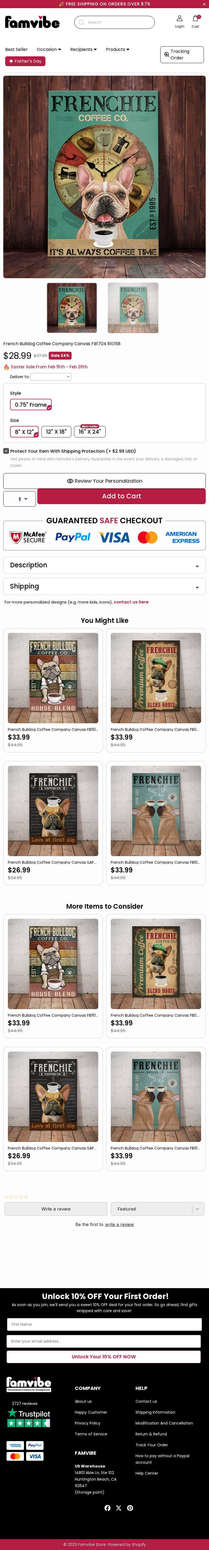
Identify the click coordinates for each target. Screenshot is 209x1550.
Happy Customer (91, 1412)
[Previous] (5, 303)
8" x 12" (24, 432)
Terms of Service (91, 1434)
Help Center (147, 1473)
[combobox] (114, 22)
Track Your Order (152, 1445)
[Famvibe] (32, 22)
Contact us (146, 1401)
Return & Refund (151, 1434)
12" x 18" (56, 432)
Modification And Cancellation (164, 1423)
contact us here (131, 602)
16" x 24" (90, 431)
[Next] (203, 303)
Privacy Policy (87, 1423)
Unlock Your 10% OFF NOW (104, 1356)
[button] (49, 49)
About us (83, 1401)
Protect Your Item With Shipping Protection (73, 451)
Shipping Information (155, 1412)
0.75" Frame (31, 405)
